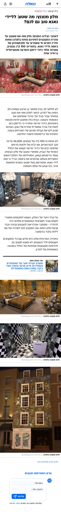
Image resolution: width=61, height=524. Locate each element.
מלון (56, 462)
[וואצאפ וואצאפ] (10, 3)
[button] (48, 4)
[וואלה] (30, 3)
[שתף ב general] (5, 3)
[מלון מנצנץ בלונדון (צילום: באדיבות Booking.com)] (30, 78)
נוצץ (39, 462)
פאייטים (45, 462)
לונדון (51, 462)
